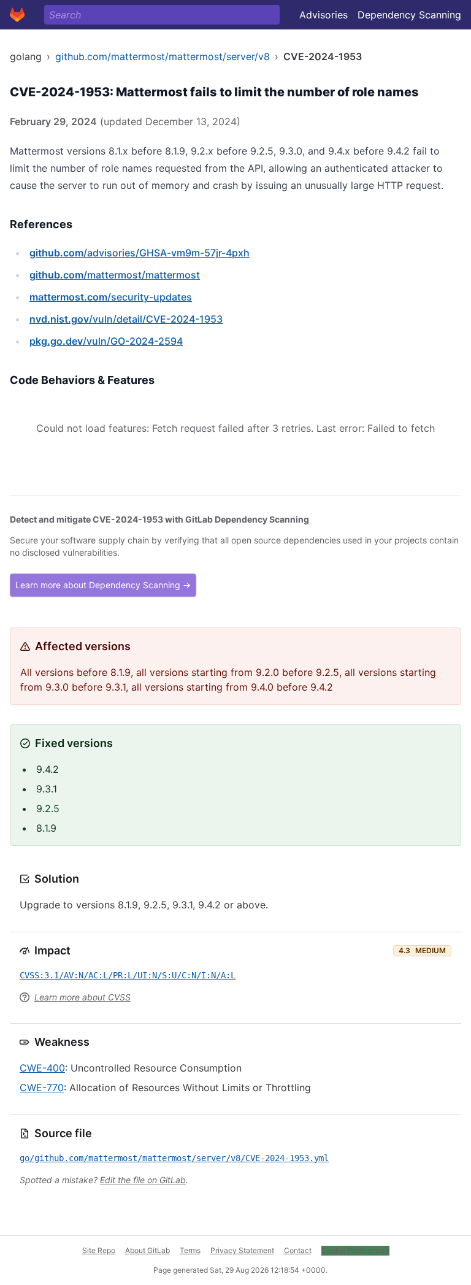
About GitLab (147, 1250)
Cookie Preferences (355, 1250)
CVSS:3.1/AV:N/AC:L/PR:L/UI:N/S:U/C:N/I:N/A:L (128, 975)
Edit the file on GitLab (143, 1180)
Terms (190, 1250)
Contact (298, 1250)
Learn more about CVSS (82, 997)
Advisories (323, 15)
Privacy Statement (242, 1250)
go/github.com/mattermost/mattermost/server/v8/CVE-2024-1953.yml (174, 1158)
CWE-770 (42, 1087)
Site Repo (98, 1250)
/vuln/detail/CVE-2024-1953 (126, 319)
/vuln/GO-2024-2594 (106, 341)
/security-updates (110, 297)
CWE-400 (42, 1068)
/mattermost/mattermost (114, 275)
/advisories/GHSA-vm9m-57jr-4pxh (139, 253)
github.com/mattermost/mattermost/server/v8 (162, 56)
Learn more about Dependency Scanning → (103, 585)
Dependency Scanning (409, 15)
